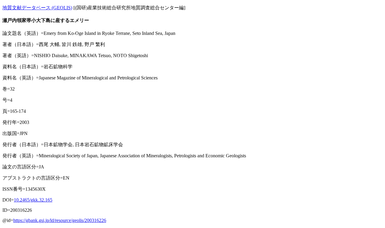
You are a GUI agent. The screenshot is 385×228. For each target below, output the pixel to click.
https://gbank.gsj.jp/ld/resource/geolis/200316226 (59, 220)
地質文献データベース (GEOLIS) (37, 7)
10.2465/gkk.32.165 (33, 199)
